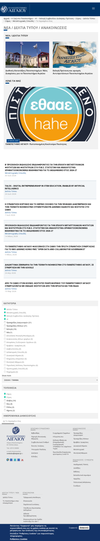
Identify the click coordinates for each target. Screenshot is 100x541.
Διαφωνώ (84, 528)
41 (36, 18)
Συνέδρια (77, 486)
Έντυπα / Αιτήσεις (37, 446)
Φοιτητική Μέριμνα (80, 453)
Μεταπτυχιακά (79, 449)
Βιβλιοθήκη (35, 433)
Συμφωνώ (73, 527)
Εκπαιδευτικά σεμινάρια (82, 475)
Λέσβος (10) (11, 400)
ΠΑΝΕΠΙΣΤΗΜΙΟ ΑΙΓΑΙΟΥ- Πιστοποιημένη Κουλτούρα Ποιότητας (36, 144)
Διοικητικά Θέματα (80, 446)
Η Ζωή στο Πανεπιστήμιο (22, 18)
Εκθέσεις (77, 472)
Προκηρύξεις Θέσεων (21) (16, 326)
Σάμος (8, 21)
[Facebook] (11, 460)
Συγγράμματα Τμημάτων (61, 433)
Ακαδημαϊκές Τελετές (81, 464)
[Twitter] (15, 460)
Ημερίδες (77, 479)
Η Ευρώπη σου (58, 437)
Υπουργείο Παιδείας (38, 449)
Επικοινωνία (27, 501)
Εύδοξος (34, 457)
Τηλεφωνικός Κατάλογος (31, 497)
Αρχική (6, 18)
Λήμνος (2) (10, 410)
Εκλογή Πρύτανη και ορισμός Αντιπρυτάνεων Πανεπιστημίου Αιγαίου (73, 72)
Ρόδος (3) (10, 407)
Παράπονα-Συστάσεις (31, 504)
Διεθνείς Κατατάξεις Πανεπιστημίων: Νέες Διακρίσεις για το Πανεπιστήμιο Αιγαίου (26, 72)
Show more (6, 375)
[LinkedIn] (18, 460)
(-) (4, 421)
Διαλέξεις (77, 468)
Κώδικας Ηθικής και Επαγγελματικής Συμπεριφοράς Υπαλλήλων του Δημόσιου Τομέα (62, 444)
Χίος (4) (9, 404)
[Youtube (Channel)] (22, 460)
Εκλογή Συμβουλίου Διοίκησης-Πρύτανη (56, 18)
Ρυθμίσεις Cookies (18, 539)
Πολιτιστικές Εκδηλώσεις (82, 482)
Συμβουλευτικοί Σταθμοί (40, 442)
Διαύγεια (34, 453)
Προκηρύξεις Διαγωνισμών (78, 434)
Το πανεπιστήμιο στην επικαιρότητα (11, 502)
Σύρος (78, 18)
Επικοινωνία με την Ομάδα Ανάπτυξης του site (32, 520)
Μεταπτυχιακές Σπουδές (23, 21)
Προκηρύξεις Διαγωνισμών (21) (18, 322)
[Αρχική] (15, 9)
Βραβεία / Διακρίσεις (81, 442)
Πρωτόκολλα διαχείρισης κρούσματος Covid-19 (62, 453)
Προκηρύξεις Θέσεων (81, 439)
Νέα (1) (9, 332)
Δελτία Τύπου (89, 18)
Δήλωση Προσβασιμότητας (29, 515)
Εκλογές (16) (11, 329)
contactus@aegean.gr (15, 453)
